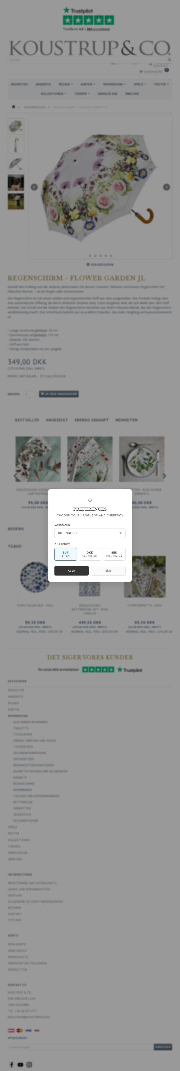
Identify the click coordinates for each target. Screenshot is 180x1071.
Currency (62, 544)
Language (62, 524)
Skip (108, 570)
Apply (72, 570)
